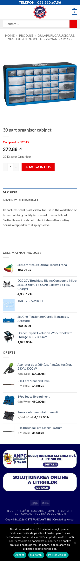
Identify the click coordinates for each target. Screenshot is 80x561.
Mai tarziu (36, 554)
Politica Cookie (57, 554)
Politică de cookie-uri (50, 513)
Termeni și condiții (59, 510)
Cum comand (24, 513)
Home (10, 35)
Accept (19, 554)
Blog (9, 510)
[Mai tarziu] (74, 544)
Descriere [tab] (10, 192)
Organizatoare (59, 39)
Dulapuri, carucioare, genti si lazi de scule (41, 37)
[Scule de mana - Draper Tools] (40, 12)
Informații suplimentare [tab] (20, 200)
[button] (5, 12)
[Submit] (73, 23)
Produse (26, 35)
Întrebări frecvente (30, 510)
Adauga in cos (38, 167)
